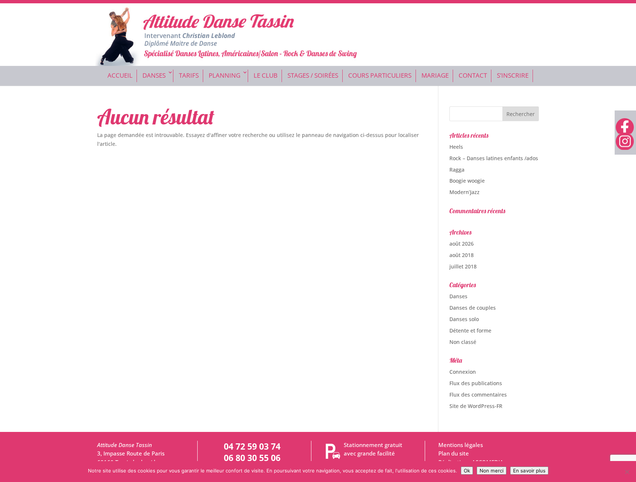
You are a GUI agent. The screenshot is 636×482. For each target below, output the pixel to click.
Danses (154, 75)
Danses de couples (472, 307)
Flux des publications (475, 383)
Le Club (266, 75)
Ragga (456, 169)
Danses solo (464, 319)
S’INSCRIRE (513, 75)
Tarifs (189, 75)
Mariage (435, 75)
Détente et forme (470, 330)
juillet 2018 (463, 266)
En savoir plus (529, 471)
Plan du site (453, 453)
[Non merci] (626, 471)
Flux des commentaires (478, 394)
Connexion (462, 371)
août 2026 (461, 243)
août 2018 (461, 254)
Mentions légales (460, 445)
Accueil (119, 75)
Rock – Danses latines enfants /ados (493, 158)
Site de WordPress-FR (475, 405)
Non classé (462, 341)
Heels (456, 146)
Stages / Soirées (312, 75)
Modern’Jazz (464, 192)
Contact (473, 75)
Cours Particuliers (379, 75)
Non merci (492, 471)
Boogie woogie (467, 180)
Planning (224, 75)
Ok (467, 471)
